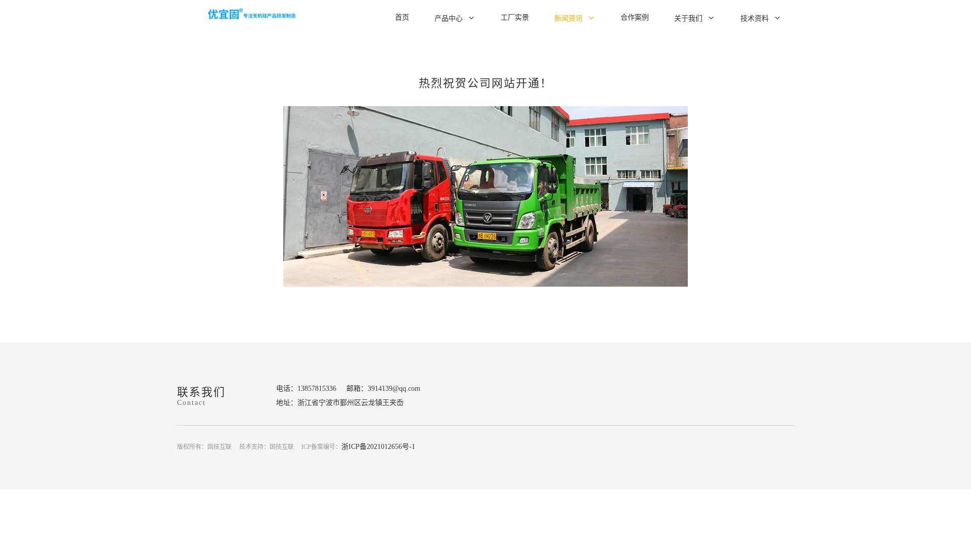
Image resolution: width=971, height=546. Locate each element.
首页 (402, 17)
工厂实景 (515, 17)
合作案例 (635, 17)
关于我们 (688, 18)
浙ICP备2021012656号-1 (378, 446)
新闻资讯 (568, 18)
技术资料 (754, 18)
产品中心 (448, 18)
